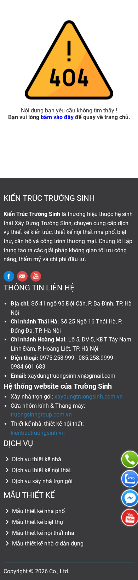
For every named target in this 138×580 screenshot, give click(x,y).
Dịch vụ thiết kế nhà (36, 459)
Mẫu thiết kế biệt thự (37, 522)
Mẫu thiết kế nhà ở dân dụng (47, 543)
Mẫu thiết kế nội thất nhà (42, 533)
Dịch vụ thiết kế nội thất (41, 470)
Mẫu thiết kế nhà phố (38, 511)
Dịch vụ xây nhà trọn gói (42, 481)
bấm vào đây (57, 117)
